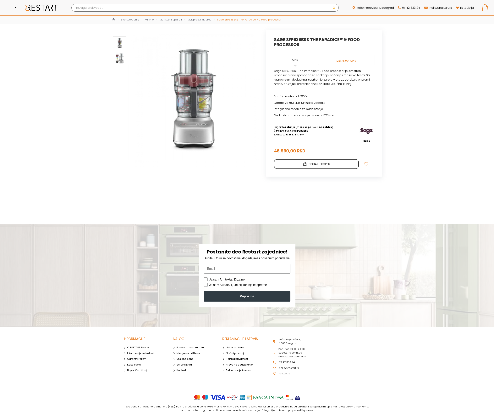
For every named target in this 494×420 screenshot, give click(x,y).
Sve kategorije (130, 19)
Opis (295, 60)
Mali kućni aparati (171, 19)
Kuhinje (149, 19)
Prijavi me (247, 296)
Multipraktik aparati (199, 19)
